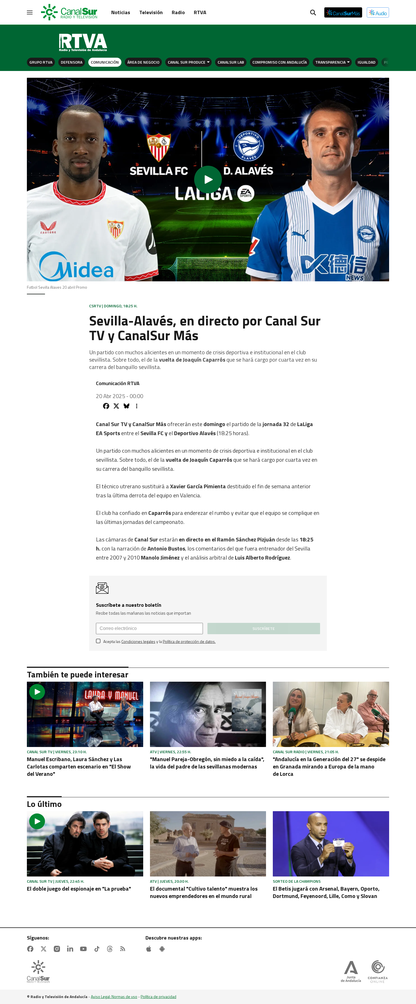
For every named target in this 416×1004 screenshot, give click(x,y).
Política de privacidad (158, 996)
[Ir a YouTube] (84, 948)
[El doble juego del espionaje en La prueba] (85, 843)
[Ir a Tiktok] (97, 948)
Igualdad (367, 62)
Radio (178, 12)
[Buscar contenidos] (313, 13)
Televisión (151, 12)
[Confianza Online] (377, 972)
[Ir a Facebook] (31, 948)
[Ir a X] (44, 948)
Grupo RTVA (40, 62)
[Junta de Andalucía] (351, 972)
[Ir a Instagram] (58, 948)
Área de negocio (143, 62)
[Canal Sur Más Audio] (378, 12)
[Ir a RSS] (123, 948)
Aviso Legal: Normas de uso (114, 996)
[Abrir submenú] (208, 62)
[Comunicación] (83, 43)
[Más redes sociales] (136, 406)
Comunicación (105, 62)
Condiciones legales (138, 641)
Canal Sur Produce (186, 62)
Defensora (71, 62)
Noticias (120, 12)
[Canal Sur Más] (343, 12)
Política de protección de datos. (189, 641)
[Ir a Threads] (111, 948)
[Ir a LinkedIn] (71, 948)
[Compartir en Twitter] (116, 406)
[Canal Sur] (69, 12)
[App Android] (163, 948)
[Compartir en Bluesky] (126, 406)
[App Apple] (150, 948)
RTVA (200, 12)
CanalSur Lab (231, 62)
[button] (208, 179)
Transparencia (330, 62)
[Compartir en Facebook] (106, 406)
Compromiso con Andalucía (279, 62)
